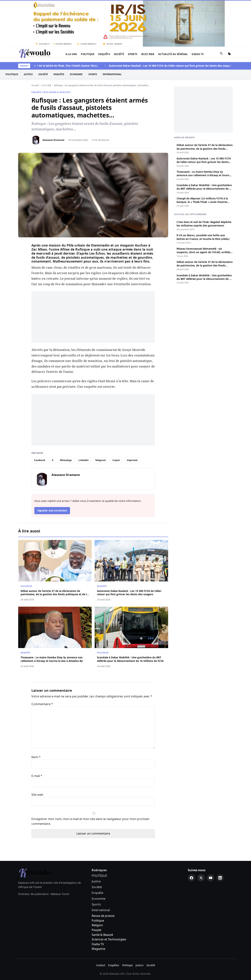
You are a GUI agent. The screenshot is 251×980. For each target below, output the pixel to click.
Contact (100, 965)
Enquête (104, 54)
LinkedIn (83, 460)
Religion (97, 925)
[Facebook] (191, 878)
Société (119, 54)
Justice (28, 74)
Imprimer (132, 460)
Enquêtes (113, 965)
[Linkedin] (220, 878)
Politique (98, 921)
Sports (132, 54)
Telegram (100, 460)
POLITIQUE (87, 54)
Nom (36, 757)
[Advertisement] (93, 317)
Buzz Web (147, 54)
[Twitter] (201, 878)
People (96, 930)
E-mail (36, 776)
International (112, 74)
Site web (37, 795)
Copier (116, 460)
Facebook (39, 460)
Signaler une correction (52, 510)
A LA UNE (71, 54)
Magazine (98, 949)
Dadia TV (198, 54)
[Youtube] (210, 878)
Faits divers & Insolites (56, 92)
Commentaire (42, 704)
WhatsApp (66, 460)
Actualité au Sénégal (173, 54)
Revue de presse (103, 916)
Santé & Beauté (102, 935)
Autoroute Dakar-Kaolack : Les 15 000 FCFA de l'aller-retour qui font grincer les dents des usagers (155, 65)
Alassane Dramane (53, 140)
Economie (76, 74)
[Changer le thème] (229, 54)
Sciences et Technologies (109, 939)
